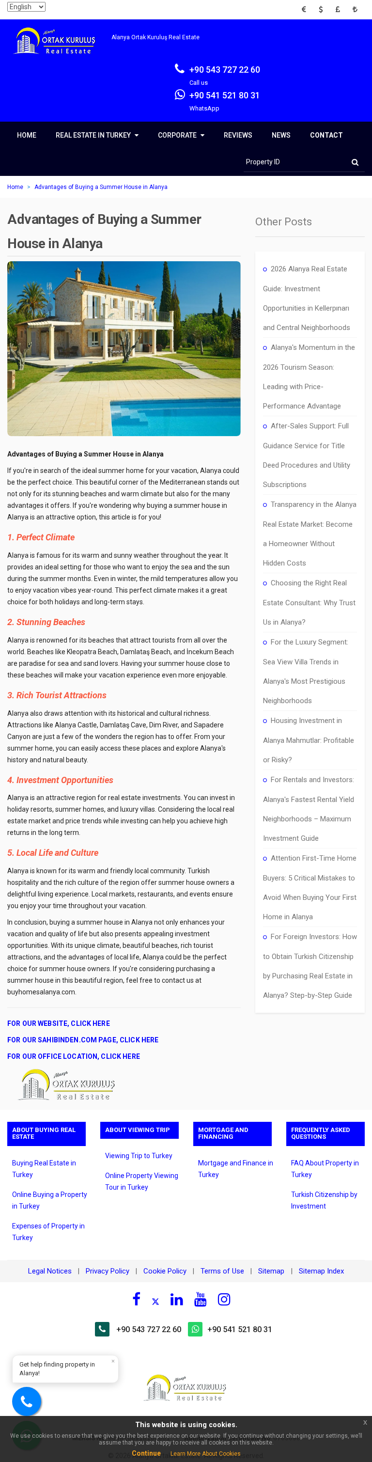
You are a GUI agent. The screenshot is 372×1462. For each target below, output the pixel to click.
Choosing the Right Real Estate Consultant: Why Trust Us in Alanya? (309, 603)
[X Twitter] (155, 1300)
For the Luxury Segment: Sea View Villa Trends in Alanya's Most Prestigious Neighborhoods (305, 671)
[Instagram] (224, 1299)
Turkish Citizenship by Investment (324, 1200)
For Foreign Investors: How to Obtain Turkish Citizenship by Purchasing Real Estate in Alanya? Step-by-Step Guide (310, 966)
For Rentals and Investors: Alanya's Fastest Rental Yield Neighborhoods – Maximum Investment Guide (308, 809)
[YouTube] (200, 1299)
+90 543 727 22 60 (148, 1329)
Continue (146, 1453)
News (281, 135)
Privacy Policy (107, 1271)
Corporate (178, 135)
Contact (326, 135)
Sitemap (272, 1271)
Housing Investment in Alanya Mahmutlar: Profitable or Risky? (308, 740)
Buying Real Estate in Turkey (44, 1169)
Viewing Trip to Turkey (138, 1156)
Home (26, 135)
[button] (306, 9)
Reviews (238, 135)
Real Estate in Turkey (94, 135)
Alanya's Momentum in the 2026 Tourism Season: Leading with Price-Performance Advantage (309, 376)
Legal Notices (50, 1271)
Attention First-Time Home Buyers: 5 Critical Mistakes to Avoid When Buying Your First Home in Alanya (309, 887)
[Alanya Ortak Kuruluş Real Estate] (59, 49)
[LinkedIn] (176, 1299)
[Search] (355, 162)
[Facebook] (136, 1299)
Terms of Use (222, 1271)
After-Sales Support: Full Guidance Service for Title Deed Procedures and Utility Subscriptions (306, 455)
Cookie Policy (164, 1271)
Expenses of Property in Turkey (48, 1232)
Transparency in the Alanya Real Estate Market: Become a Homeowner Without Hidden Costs (309, 533)
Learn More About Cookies (205, 1453)
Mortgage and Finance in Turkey (235, 1169)
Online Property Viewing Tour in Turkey (141, 1181)
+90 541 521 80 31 (239, 1329)
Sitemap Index (321, 1271)
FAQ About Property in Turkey (325, 1169)
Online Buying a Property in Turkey (49, 1200)
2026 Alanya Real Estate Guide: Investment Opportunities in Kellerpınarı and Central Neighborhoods (306, 298)
